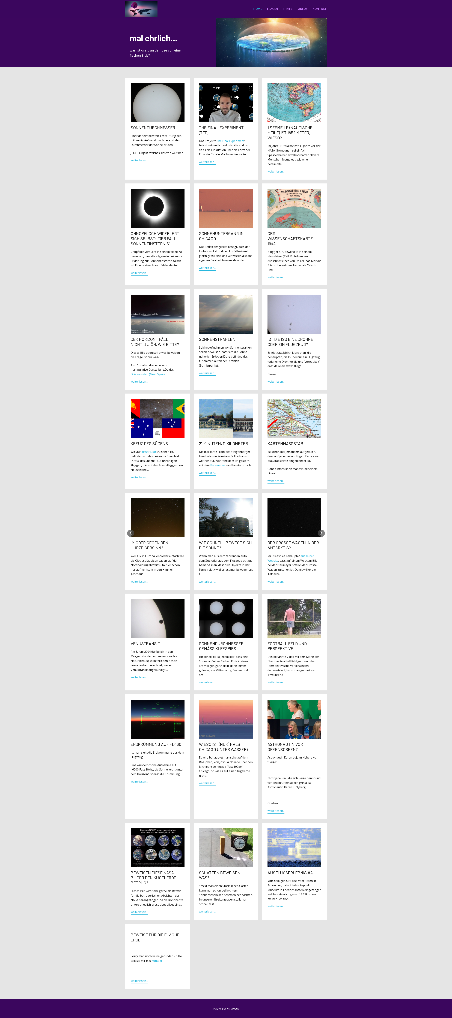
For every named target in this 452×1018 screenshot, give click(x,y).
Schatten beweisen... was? (221, 875)
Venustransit (145, 643)
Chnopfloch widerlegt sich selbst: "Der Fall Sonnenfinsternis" (155, 238)
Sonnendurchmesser (153, 127)
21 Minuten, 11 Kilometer (223, 443)
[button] (130, 533)
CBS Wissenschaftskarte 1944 (290, 238)
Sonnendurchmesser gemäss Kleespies (221, 646)
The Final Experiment (230, 141)
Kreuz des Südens (149, 443)
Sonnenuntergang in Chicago (221, 236)
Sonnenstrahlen (217, 339)
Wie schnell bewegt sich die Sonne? (225, 545)
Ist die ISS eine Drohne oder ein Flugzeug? (290, 342)
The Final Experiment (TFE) (221, 130)
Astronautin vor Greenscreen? (285, 747)
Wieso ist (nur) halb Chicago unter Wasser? (223, 747)
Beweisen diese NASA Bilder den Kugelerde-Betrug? (154, 877)
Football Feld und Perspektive (287, 646)
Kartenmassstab (285, 443)
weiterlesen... (139, 160)
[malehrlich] (141, 9)
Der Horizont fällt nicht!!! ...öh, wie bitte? (155, 342)
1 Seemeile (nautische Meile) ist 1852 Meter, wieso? (290, 132)
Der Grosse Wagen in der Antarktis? (293, 545)
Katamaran (217, 465)
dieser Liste (149, 452)
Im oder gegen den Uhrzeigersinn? (149, 545)
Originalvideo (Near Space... (149, 374)
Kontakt (156, 961)
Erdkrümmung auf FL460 (156, 744)
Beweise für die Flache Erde (155, 937)
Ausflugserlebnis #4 (290, 872)
